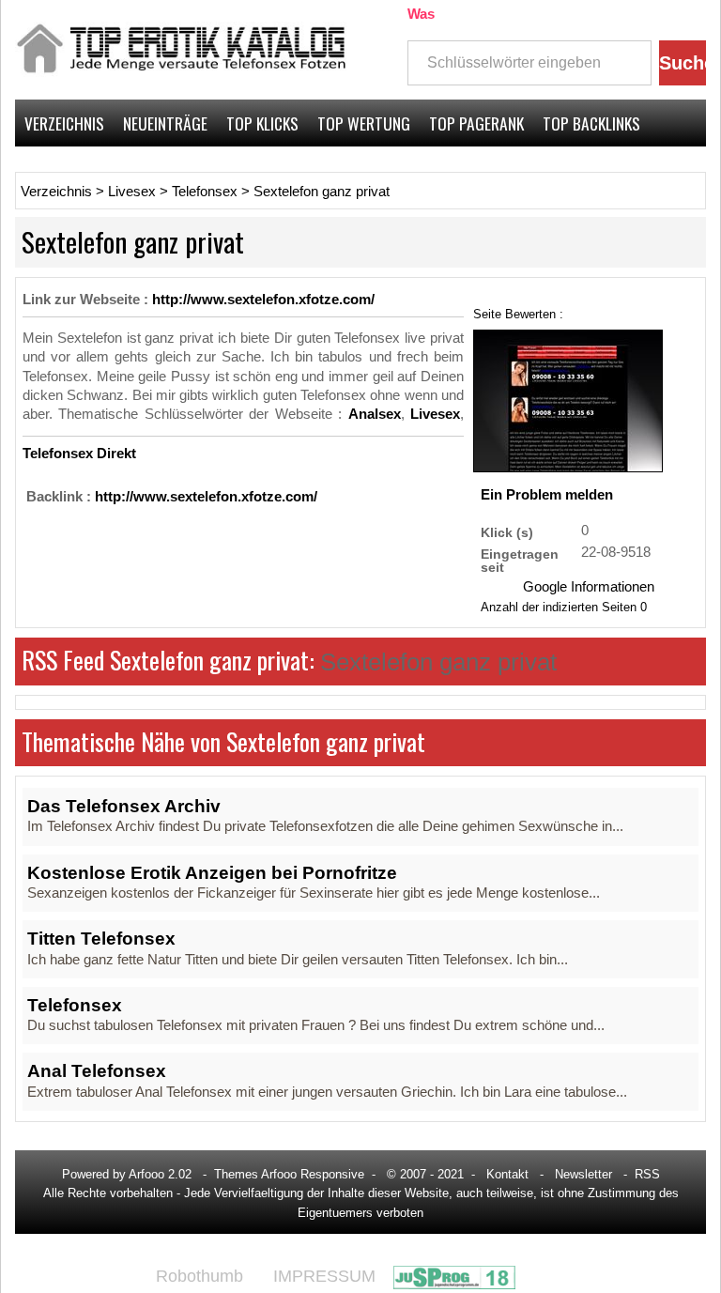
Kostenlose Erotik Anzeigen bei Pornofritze (212, 873)
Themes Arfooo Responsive (289, 1174)
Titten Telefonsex (101, 938)
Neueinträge (165, 123)
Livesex (132, 191)
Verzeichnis (64, 123)
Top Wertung (363, 123)
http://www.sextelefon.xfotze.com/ (263, 299)
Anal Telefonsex (96, 1071)
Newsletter (583, 1174)
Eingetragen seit (520, 560)
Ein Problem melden (547, 494)
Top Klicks (262, 123)
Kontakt (507, 1174)
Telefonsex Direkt (79, 453)
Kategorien (62, 170)
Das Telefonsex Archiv (124, 806)
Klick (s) (507, 532)
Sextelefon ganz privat (321, 191)
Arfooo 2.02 (160, 1174)
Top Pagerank (476, 123)
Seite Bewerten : (518, 313)
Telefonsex (205, 191)
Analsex (374, 414)
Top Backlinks (591, 123)
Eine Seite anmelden (631, 170)
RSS (647, 1174)
